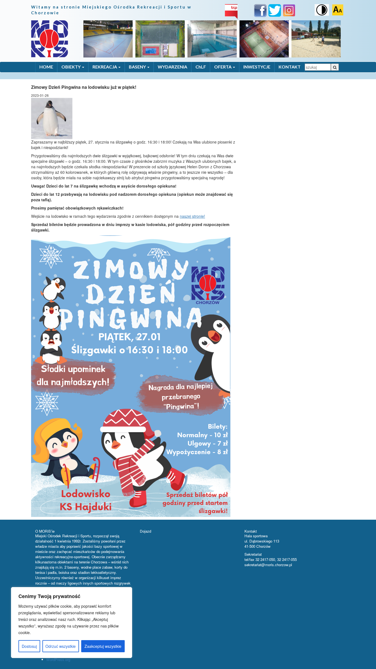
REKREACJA (105, 66)
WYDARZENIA (172, 66)
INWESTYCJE (256, 66)
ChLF (200, 66)
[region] (71, 622)
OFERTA (223, 66)
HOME (46, 66)
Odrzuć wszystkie (60, 646)
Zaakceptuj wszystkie (103, 646)
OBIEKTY (71, 66)
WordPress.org (58, 659)
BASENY (138, 66)
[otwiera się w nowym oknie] (260, 11)
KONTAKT (290, 66)
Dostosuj (29, 646)
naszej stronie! (192, 216)
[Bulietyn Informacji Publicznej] (231, 11)
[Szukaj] (335, 67)
